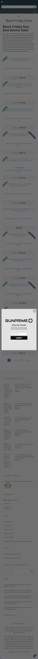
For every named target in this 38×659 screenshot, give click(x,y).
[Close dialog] (34, 310)
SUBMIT (19, 338)
